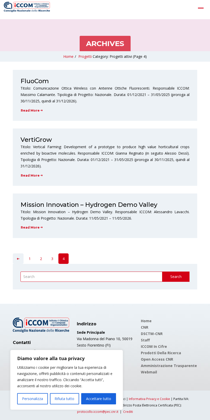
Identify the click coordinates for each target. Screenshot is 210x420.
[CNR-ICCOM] (27, 8)
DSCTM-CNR (152, 333)
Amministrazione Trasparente (169, 365)
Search (176, 276)
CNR (144, 327)
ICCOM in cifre (154, 346)
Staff (145, 340)
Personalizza (32, 398)
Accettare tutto (98, 398)
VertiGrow (36, 139)
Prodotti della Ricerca (161, 352)
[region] (66, 380)
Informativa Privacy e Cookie (149, 399)
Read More (30, 110)
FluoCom (34, 81)
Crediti (128, 412)
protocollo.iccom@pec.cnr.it (97, 412)
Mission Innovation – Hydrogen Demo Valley (88, 204)
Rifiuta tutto (64, 398)
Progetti (85, 56)
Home (68, 56)
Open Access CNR (157, 359)
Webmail (149, 372)
